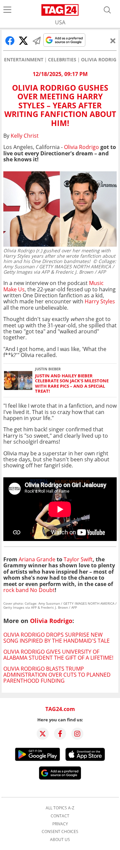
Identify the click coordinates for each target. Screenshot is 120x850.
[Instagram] (77, 734)
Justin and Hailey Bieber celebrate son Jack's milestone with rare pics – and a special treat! (72, 383)
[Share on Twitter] (23, 40)
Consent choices (60, 831)
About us (60, 839)
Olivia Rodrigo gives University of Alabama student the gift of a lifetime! (58, 654)
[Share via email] (36, 40)
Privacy (60, 824)
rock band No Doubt (29, 590)
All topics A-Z (60, 808)
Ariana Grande (37, 559)
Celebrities (62, 59)
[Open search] (107, 10)
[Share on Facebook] (10, 40)
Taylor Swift (78, 559)
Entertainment (23, 59)
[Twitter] (43, 734)
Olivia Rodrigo (100, 59)
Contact (60, 816)
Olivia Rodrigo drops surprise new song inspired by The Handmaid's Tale (56, 637)
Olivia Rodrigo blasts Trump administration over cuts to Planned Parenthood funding (57, 675)
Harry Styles (100, 301)
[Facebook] (60, 734)
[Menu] (7, 10)
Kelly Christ (25, 135)
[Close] (113, 40)
